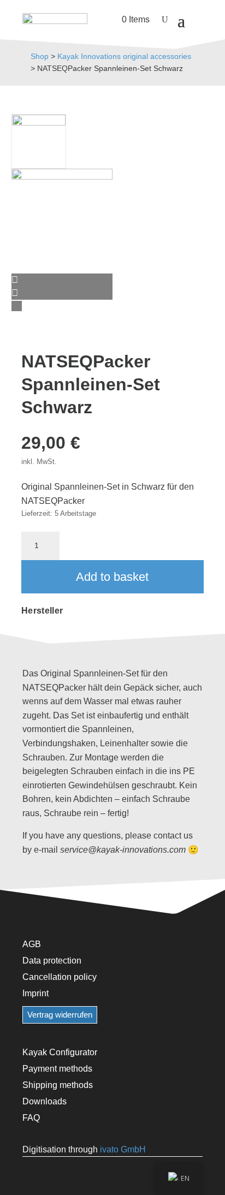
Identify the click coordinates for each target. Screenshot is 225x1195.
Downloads (44, 1101)
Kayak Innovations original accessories (124, 56)
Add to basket (112, 577)
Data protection (51, 960)
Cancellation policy (59, 976)
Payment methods (57, 1068)
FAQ (31, 1117)
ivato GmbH (123, 1149)
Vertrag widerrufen (59, 1014)
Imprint (35, 993)
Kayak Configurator (59, 1052)
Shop (40, 56)
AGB (31, 944)
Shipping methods (57, 1084)
